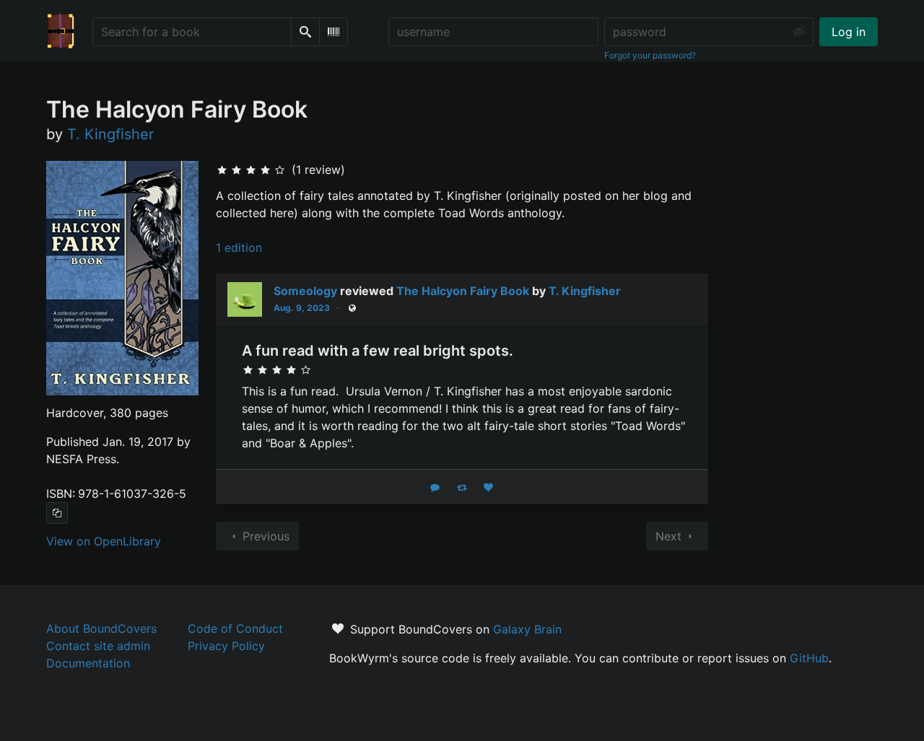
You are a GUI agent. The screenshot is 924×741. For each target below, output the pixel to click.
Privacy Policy (226, 646)
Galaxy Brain (527, 629)
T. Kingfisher (585, 291)
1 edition (239, 247)
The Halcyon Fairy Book (462, 291)
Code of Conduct (235, 628)
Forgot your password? (650, 55)
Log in (849, 32)
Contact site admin (98, 646)
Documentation (88, 663)
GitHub (809, 658)
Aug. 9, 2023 (302, 307)
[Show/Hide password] (799, 32)
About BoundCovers (101, 628)
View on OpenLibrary (103, 541)
